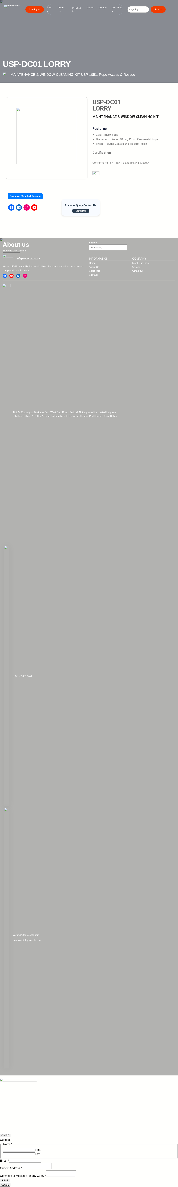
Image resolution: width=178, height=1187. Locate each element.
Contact (93, 274)
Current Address (11, 1168)
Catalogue (34, 9)
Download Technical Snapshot (25, 196)
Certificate (94, 270)
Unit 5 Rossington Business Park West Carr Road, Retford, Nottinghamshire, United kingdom (64, 412)
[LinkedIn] (19, 207)
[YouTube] (34, 207)
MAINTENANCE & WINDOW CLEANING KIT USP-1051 (53, 74)
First (37, 1149)
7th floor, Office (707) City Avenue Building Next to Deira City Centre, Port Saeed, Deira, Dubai (65, 416)
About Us (94, 267)
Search (158, 9)
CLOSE (5, 1135)
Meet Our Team (140, 262)
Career (136, 267)
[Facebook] (11, 207)
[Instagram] (26, 207)
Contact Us (80, 211)
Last (37, 1154)
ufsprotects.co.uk (28, 258)
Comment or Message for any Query (23, 1175)
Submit (5, 1180)
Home (92, 262)
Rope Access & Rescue (117, 74)
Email (4, 1160)
